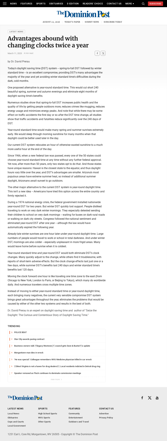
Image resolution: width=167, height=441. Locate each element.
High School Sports (47, 413)
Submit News (92, 22)
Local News (13, 413)
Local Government (17, 426)
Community (74, 413)
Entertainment (76, 417)
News (13, 3)
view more (55, 379)
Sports (40, 3)
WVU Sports (44, 417)
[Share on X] (103, 53)
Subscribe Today (113, 22)
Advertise (104, 413)
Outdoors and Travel (79, 421)
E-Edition (73, 3)
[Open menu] (4, 4)
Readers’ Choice (93, 3)
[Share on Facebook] (97, 53)
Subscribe (155, 4)
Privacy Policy (106, 417)
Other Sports (44, 421)
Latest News (16, 32)
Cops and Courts (16, 421)
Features (26, 3)
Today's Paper (72, 22)
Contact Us (114, 3)
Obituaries (56, 3)
